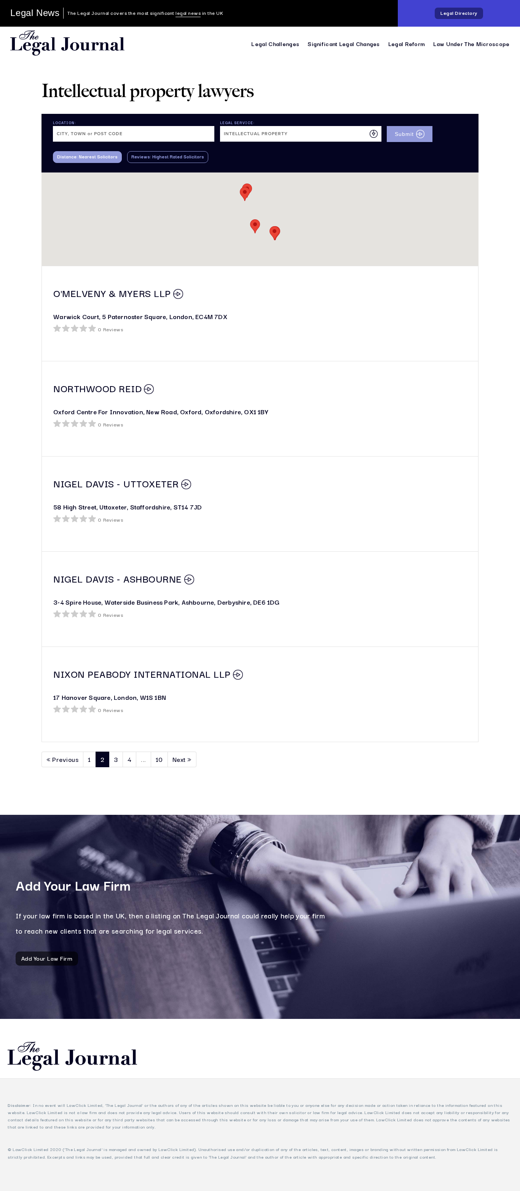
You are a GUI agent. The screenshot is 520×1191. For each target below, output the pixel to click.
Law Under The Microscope (471, 43)
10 (159, 759)
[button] (255, 226)
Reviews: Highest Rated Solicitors (167, 156)
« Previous (62, 759)
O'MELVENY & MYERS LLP (112, 292)
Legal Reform (406, 43)
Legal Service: (237, 122)
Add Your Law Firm (47, 958)
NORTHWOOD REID (97, 388)
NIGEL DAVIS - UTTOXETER (116, 483)
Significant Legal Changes (344, 43)
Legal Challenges (275, 43)
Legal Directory (458, 12)
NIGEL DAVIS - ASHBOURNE (117, 578)
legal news (188, 12)
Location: (64, 122)
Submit (404, 134)
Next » (181, 759)
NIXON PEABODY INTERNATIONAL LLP (142, 673)
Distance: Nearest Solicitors (87, 156)
